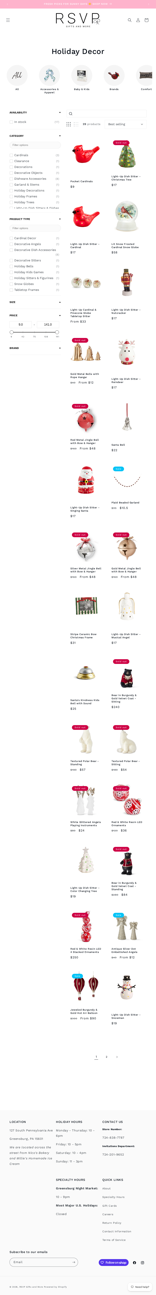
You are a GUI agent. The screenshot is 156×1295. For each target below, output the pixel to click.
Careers (107, 1214)
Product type (20, 219)
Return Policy (111, 1222)
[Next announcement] (148, 4)
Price (14, 315)
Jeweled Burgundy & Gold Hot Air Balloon (84, 1011)
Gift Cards (109, 1205)
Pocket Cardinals (81, 181)
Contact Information (116, 1231)
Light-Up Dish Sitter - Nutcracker (126, 311)
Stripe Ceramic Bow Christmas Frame (83, 636)
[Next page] (117, 1057)
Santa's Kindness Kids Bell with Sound (84, 702)
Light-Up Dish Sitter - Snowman (126, 1016)
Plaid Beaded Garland (125, 502)
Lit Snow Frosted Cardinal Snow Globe (125, 246)
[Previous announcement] (7, 4)
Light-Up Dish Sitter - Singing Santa (84, 509)
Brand (14, 348)
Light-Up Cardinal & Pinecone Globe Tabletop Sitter (83, 313)
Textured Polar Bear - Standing (84, 763)
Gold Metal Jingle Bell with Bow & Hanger (126, 570)
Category (17, 135)
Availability (18, 112)
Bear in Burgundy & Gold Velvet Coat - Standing (124, 886)
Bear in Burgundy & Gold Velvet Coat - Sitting (124, 698)
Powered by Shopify (55, 1287)
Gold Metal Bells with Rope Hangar (84, 376)
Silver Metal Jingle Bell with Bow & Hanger (85, 570)
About (106, 1188)
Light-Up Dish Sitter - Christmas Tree (126, 178)
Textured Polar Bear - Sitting (125, 763)
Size (12, 302)
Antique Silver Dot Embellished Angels (124, 950)
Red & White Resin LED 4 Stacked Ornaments (85, 950)
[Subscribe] (73, 1262)
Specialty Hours (113, 1196)
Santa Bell (118, 444)
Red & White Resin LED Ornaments (126, 824)
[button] (8, 20)
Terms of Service (114, 1239)
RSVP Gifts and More (31, 1287)
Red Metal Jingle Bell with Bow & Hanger (84, 441)
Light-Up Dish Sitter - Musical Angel (126, 636)
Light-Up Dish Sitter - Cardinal (84, 246)
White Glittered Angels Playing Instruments (85, 824)
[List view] (76, 124)
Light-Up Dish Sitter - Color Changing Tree (84, 889)
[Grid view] (69, 124)
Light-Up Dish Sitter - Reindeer (126, 380)
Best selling (116, 124)
